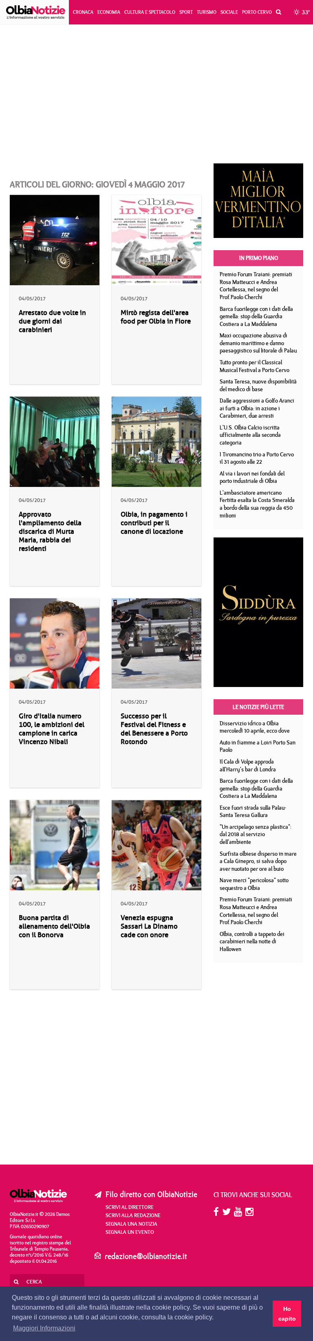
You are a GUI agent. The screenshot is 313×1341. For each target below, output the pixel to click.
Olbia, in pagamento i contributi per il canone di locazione (154, 523)
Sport (186, 12)
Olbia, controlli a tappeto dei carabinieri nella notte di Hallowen (252, 941)
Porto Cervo (257, 12)
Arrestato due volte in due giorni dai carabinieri (52, 321)
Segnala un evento (130, 1231)
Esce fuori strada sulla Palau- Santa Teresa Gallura (253, 811)
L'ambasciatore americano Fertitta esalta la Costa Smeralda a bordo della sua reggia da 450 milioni (257, 504)
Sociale (229, 12)
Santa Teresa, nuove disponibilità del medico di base (258, 385)
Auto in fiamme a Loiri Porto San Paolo (257, 746)
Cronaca (83, 12)
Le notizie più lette (258, 707)
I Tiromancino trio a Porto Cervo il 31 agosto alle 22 (257, 458)
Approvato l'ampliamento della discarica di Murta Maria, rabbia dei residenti (50, 531)
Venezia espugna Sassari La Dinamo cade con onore (149, 926)
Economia (108, 12)
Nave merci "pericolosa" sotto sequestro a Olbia (254, 884)
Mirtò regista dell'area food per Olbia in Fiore (156, 317)
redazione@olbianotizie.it (146, 1256)
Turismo (206, 12)
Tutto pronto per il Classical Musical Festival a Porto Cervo (254, 366)
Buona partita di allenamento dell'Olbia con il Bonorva (54, 926)
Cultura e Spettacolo (149, 12)
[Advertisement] (156, 94)
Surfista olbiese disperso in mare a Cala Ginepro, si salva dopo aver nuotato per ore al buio (258, 861)
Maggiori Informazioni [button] (44, 1328)
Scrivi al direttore (130, 1207)
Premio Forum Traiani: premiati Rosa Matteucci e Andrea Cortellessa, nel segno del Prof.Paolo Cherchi (256, 285)
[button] (276, 12)
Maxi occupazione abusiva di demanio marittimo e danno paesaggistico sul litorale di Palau (258, 343)
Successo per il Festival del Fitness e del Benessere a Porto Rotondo (154, 729)
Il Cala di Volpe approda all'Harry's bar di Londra (248, 765)
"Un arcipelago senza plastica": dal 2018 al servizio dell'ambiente (255, 834)
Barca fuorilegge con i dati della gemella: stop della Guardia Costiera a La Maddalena (256, 316)
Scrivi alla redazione (133, 1215)
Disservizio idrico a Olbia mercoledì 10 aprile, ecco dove (255, 727)
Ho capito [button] (287, 1314)
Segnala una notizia (131, 1223)
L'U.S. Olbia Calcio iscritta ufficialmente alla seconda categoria (250, 435)
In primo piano (258, 258)
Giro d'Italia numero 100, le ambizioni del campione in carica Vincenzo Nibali (51, 729)
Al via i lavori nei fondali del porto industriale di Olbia (252, 477)
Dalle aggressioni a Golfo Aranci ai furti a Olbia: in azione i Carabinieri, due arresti (257, 408)
